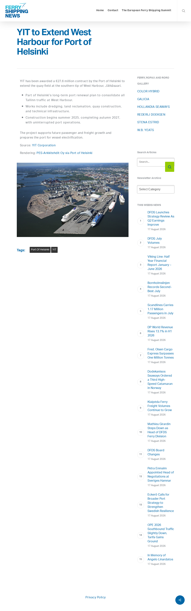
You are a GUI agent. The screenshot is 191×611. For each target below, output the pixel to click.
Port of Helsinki (40, 250)
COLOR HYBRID (148, 92)
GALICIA (143, 99)
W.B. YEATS (145, 130)
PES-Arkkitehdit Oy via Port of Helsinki (65, 153)
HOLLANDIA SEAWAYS (153, 107)
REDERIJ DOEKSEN (151, 115)
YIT (54, 250)
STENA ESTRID (148, 123)
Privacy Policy (95, 598)
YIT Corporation (44, 146)
